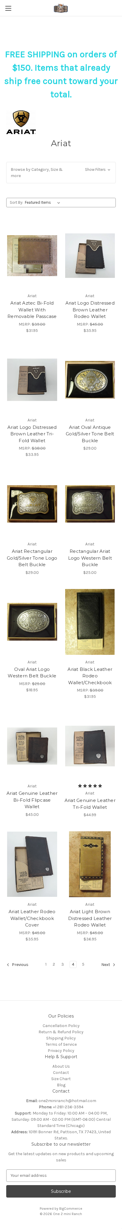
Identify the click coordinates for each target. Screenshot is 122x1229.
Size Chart (61, 1078)
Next (106, 964)
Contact (61, 1072)
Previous (19, 964)
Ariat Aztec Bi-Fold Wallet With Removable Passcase (32, 309)
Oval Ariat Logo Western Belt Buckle (32, 672)
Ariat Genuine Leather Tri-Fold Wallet (90, 803)
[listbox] (43, 202)
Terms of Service (61, 1044)
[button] (61, 172)
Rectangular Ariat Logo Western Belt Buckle (90, 557)
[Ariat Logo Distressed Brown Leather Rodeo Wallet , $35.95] (90, 256)
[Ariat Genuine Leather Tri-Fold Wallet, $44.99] (90, 746)
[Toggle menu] (8, 8)
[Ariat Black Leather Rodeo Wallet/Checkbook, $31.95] (90, 622)
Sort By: (16, 202)
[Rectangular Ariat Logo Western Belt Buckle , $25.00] (90, 504)
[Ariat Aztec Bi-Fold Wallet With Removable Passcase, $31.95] (32, 256)
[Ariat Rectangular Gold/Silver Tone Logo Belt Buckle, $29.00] (32, 504)
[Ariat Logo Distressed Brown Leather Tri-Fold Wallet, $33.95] (32, 380)
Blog (61, 1085)
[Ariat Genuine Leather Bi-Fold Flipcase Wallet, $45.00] (32, 746)
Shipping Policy (61, 1038)
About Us (61, 1066)
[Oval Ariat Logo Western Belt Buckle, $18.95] (32, 622)
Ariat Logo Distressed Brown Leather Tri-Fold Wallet (32, 433)
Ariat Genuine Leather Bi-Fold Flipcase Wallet (32, 799)
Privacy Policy (61, 1050)
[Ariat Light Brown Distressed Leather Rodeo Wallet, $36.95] (90, 864)
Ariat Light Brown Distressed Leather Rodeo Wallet (90, 918)
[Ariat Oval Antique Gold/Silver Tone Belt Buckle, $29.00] (90, 380)
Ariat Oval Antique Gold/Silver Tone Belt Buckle (90, 433)
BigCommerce (70, 1208)
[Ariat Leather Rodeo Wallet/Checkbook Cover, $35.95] (32, 864)
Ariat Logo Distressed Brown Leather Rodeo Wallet (90, 309)
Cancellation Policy (61, 1025)
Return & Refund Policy (61, 1031)
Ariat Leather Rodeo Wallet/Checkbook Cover (32, 918)
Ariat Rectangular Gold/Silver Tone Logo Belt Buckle (32, 557)
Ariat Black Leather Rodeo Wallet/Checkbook (90, 675)
